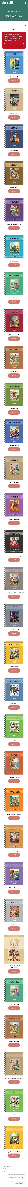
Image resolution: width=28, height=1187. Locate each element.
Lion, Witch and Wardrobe (14, 814)
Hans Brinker (14, 703)
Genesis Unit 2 (14, 113)
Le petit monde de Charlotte (14, 1152)
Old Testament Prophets (14, 335)
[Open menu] (25, 3)
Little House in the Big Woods (14, 851)
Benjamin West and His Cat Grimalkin (14, 593)
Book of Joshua (14, 187)
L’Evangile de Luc (14, 1041)
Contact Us (14, 45)
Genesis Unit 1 (14, 76)
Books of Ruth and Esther (14, 224)
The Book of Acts (14, 445)
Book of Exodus (14, 150)
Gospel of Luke (14, 371)
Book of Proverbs (14, 298)
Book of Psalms (14, 261)
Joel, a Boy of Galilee (14, 777)
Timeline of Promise (14, 482)
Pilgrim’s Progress (14, 888)
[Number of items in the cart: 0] (25, 25)
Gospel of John (14, 408)
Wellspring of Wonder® (14, 519)
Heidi (14, 740)
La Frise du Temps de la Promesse (14, 1078)
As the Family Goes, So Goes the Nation (14, 966)
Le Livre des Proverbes (14, 1004)
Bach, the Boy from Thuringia (14, 556)
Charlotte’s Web (14, 666)
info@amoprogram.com (20, 1183)
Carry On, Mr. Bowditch (14, 630)
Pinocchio (14, 924)
